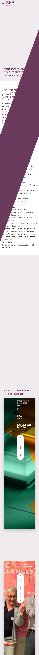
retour (10, 33)
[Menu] (2, 2)
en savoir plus (20, 588)
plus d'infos (20, 447)
